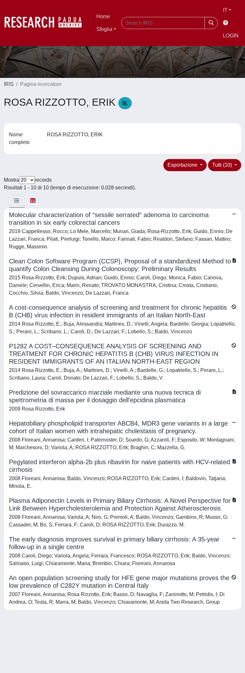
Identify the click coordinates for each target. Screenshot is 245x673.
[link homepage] (46, 23)
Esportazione (183, 165)
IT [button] (225, 10)
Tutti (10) (222, 165)
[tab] (17, 201)
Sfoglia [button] (104, 29)
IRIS (9, 84)
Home (103, 16)
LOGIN (231, 35)
